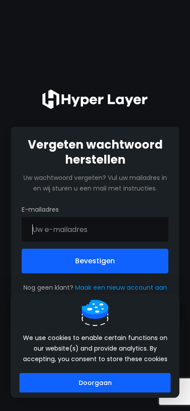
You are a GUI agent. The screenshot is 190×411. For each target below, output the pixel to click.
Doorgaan (95, 382)
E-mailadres (40, 209)
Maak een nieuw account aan (121, 287)
